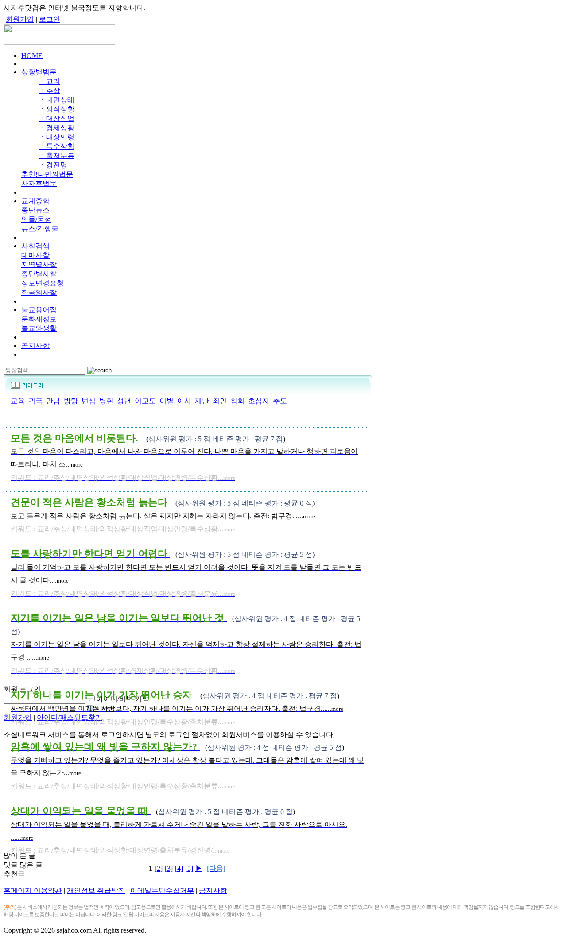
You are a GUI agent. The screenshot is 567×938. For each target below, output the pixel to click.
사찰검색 (35, 246)
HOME (32, 55)
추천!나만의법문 (47, 174)
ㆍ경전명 (53, 165)
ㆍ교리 (49, 81)
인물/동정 (36, 219)
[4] (179, 868)
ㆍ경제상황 (56, 127)
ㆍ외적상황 (56, 109)
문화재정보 (39, 319)
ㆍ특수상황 (56, 146)
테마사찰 (35, 255)
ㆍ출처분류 (56, 155)
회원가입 (20, 19)
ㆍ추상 (49, 90)
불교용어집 (39, 309)
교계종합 (35, 201)
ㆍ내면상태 (56, 100)
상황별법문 (39, 72)
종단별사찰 (39, 274)
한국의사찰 (39, 292)
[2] (159, 868)
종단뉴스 (35, 210)
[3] (169, 868)
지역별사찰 (39, 264)
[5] (189, 868)
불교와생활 (39, 328)
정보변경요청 (42, 283)
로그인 (49, 19)
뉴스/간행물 (39, 228)
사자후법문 (39, 183)
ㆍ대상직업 (56, 118)
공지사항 (35, 345)
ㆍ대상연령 (56, 137)
